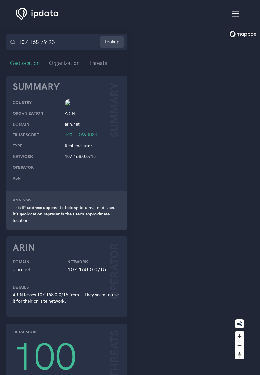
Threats (98, 63)
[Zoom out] (239, 345)
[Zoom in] (239, 336)
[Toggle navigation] (235, 14)
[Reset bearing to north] (239, 354)
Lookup (112, 41)
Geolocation (25, 63)
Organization (64, 63)
